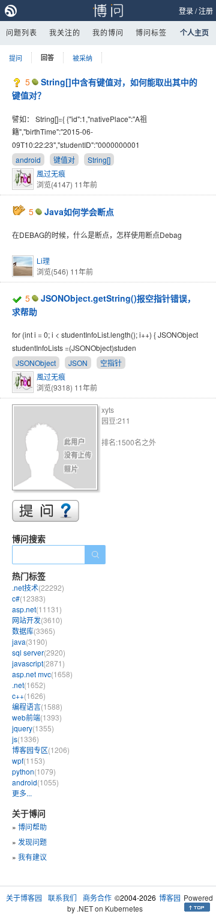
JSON (78, 363)
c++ (29, 695)
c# (29, 598)
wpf (28, 760)
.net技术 (38, 587)
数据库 (33, 631)
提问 (15, 57)
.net (29, 685)
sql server (38, 652)
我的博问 (108, 32)
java (29, 641)
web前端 (37, 717)
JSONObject (36, 363)
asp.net (37, 609)
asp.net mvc (42, 674)
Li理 (43, 260)
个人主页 (194, 32)
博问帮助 (32, 826)
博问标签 (151, 32)
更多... (22, 793)
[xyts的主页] (56, 449)
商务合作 (97, 897)
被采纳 (82, 57)
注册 (206, 10)
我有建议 (32, 856)
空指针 (111, 363)
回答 (47, 57)
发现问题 (32, 841)
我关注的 (64, 32)
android (28, 159)
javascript (38, 663)
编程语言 (37, 706)
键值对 (64, 159)
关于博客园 (24, 897)
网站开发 (37, 620)
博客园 (170, 897)
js (25, 739)
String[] (99, 159)
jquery (33, 728)
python (34, 771)
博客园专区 (41, 750)
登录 (186, 10)
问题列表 (21, 32)
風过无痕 (51, 173)
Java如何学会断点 (79, 212)
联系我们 (62, 897)
